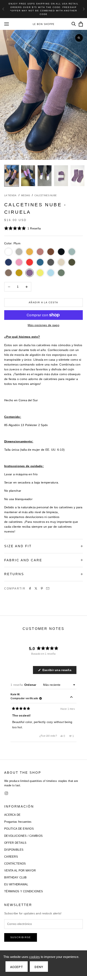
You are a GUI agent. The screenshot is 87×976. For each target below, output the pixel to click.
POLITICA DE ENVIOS (19, 828)
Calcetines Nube (45, 195)
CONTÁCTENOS (15, 863)
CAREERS (11, 856)
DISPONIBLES (13, 849)
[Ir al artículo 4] (61, 176)
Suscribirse (20, 937)
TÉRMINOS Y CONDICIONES (23, 891)
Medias (25, 195)
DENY (38, 967)
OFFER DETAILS (15, 842)
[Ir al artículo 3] (44, 176)
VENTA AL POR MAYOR (20, 870)
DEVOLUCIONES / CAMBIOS (23, 835)
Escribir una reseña (58, 671)
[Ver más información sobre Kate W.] (71, 698)
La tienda (10, 195)
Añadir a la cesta (43, 302)
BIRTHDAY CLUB (15, 877)
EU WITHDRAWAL (16, 884)
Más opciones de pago (43, 325)
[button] (22, 228)
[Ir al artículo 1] (11, 176)
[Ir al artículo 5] (77, 176)
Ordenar (30, 684)
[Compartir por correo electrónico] (47, 588)
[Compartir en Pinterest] (42, 588)
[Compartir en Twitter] (36, 588)
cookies (34, 957)
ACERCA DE (12, 814)
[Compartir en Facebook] (30, 588)
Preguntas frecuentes (18, 821)
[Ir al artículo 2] (28, 176)
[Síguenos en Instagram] (6, 793)
